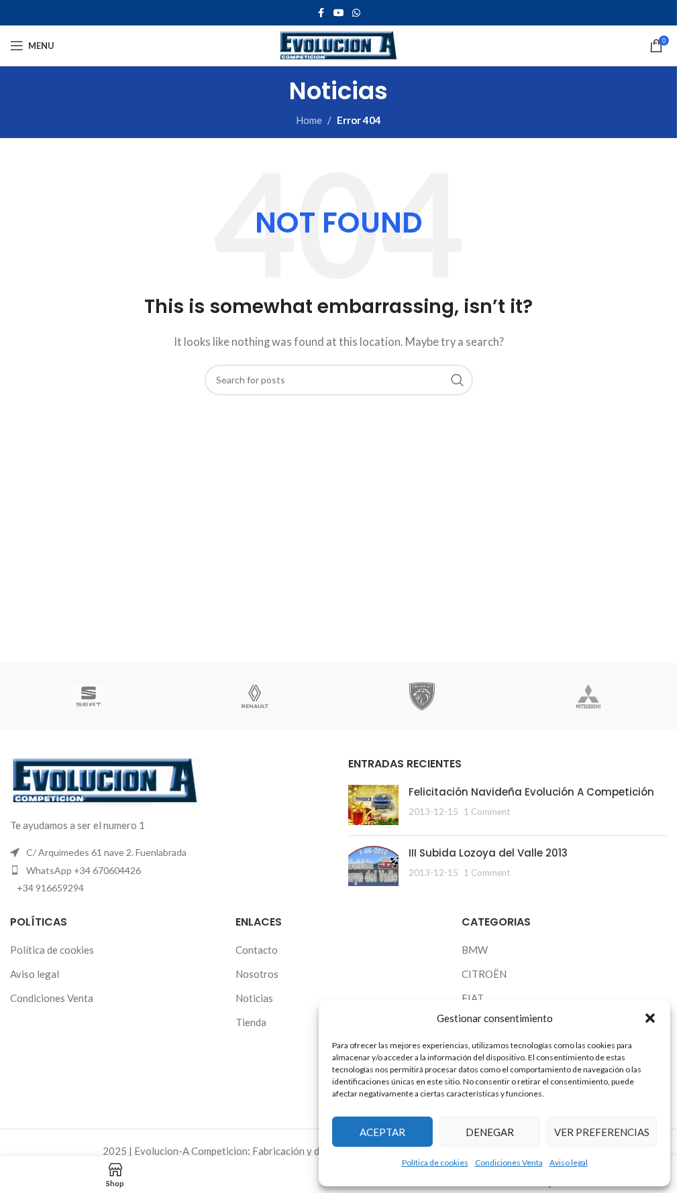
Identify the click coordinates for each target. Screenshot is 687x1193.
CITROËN (484, 974)
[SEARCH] (457, 380)
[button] (650, 1018)
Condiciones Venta (509, 1162)
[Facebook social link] (321, 13)
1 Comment (487, 811)
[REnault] (255, 696)
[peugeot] (421, 696)
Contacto (256, 950)
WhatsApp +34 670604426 (83, 870)
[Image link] (105, 779)
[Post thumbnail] (373, 805)
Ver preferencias (601, 1132)
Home (309, 120)
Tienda (250, 1022)
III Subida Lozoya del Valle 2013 (488, 853)
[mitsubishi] (588, 696)
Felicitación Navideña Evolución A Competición (531, 792)
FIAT (473, 998)
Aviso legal (568, 1162)
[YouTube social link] (338, 13)
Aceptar (382, 1132)
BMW (475, 950)
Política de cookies (435, 1162)
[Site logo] (338, 44)
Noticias (254, 998)
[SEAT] (88, 696)
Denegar (490, 1132)
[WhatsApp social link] (356, 13)
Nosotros (256, 974)
